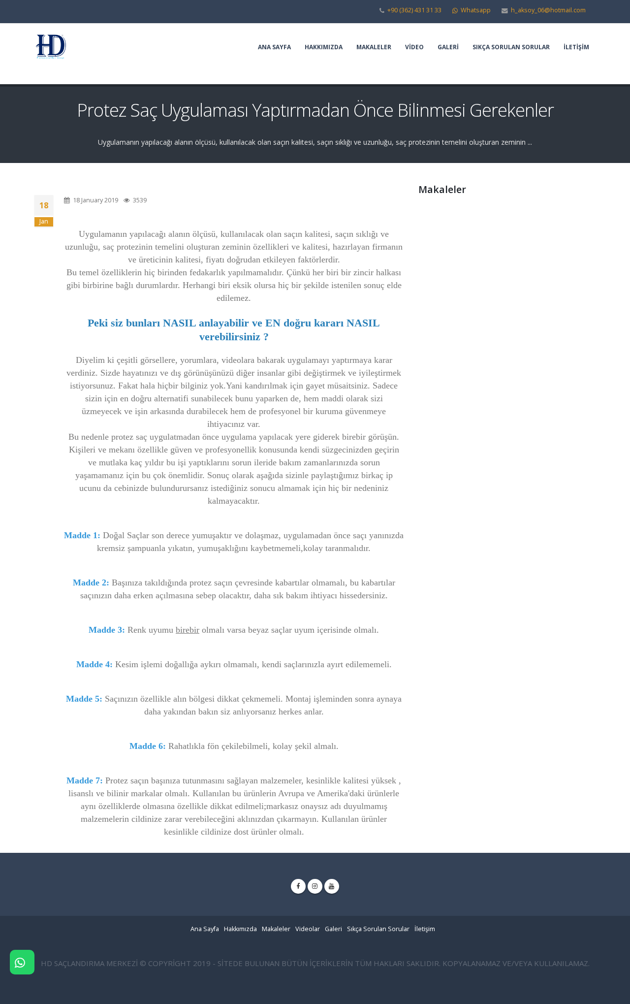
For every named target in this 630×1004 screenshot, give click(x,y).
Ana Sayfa (274, 47)
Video (414, 47)
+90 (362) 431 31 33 (414, 10)
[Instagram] (315, 886)
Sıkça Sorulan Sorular (511, 47)
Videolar (307, 929)
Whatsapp (475, 10)
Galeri (448, 47)
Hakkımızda (324, 47)
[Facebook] (298, 886)
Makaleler (373, 47)
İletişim (576, 47)
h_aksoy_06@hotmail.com (548, 10)
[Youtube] (331, 886)
